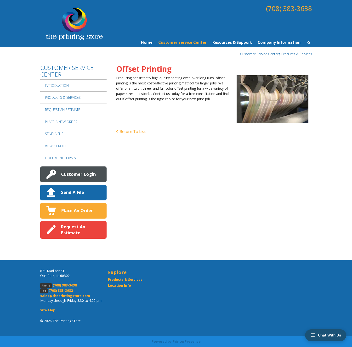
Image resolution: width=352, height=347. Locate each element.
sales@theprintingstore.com (65, 295)
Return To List (133, 131)
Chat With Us (329, 335)
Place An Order (77, 210)
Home (147, 42)
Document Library (60, 158)
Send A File (54, 134)
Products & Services (296, 54)
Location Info (119, 285)
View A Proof (56, 146)
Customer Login (78, 174)
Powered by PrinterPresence (176, 341)
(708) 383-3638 (289, 8)
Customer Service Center (182, 42)
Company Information (279, 42)
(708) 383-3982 (61, 290)
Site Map (47, 310)
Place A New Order (61, 122)
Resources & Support (232, 42)
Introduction (57, 85)
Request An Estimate (62, 109)
